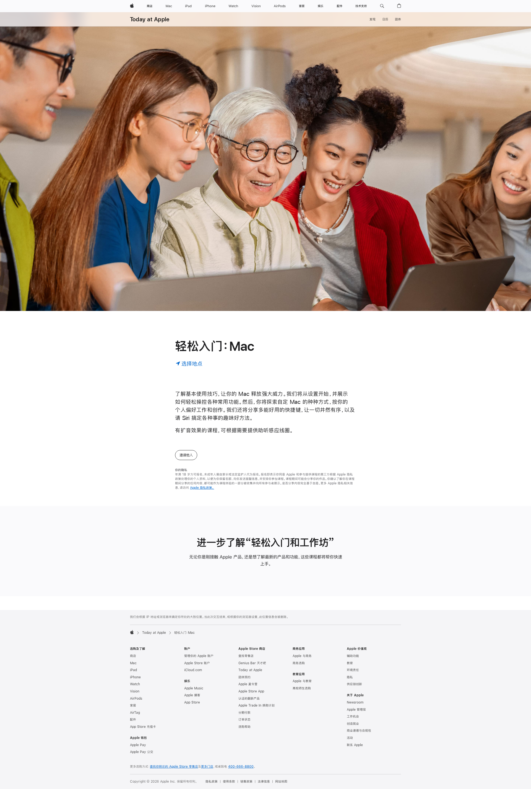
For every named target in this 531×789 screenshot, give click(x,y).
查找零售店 (246, 656)
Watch (135, 684)
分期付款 (244, 712)
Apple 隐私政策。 (202, 487)
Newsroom (355, 702)
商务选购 (299, 663)
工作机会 (353, 716)
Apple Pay (138, 745)
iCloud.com (193, 670)
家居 (133, 705)
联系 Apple (355, 745)
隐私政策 (211, 781)
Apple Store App (251, 691)
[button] (382, 6)
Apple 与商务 (302, 656)
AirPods (136, 698)
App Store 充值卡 (143, 726)
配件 (133, 719)
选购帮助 (244, 726)
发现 (372, 19)
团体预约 (244, 677)
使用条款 (229, 781)
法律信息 (264, 781)
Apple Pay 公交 (141, 752)
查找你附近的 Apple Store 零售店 (174, 766)
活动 (350, 737)
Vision (134, 691)
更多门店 (207, 766)
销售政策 (246, 781)
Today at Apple (149, 19)
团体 (398, 19)
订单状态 (244, 719)
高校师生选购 (302, 688)
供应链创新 (354, 684)
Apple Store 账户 (197, 663)
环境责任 (353, 670)
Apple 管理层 (356, 709)
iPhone (135, 677)
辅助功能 (353, 656)
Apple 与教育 (302, 681)
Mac (133, 663)
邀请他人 (186, 455)
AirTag (135, 712)
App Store (192, 702)
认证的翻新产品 (249, 698)
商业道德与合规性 (359, 730)
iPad (133, 670)
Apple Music (193, 688)
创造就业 (353, 723)
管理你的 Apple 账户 (199, 656)
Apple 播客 (192, 695)
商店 (133, 656)
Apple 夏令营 (247, 684)
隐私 (350, 677)
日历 (385, 19)
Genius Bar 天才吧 (252, 663)
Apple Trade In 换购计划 (256, 705)
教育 (350, 663)
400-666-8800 (241, 766)
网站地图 (281, 781)
